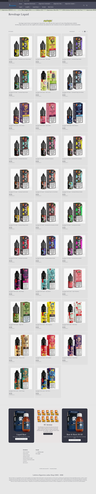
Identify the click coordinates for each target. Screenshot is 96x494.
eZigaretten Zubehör (70, 3)
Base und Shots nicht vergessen (21, 438)
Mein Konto (50, 7)
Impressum (25, 461)
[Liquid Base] (21, 421)
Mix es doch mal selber (48, 433)
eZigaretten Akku (58, 3)
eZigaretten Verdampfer (44, 3)
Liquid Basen (36, 7)
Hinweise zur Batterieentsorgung (28, 459)
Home (20, 3)
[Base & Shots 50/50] (75, 421)
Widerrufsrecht (25, 453)
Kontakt (44, 7)
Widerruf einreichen (26, 455)
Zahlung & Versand (26, 456)
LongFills (27, 7)
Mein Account (25, 462)
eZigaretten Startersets (30, 3)
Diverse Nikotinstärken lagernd (74, 440)
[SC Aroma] (48, 416)
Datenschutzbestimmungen (27, 458)
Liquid (20, 7)
